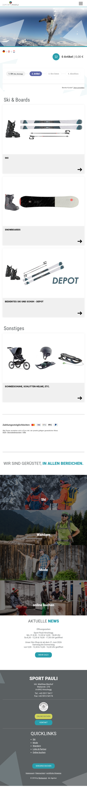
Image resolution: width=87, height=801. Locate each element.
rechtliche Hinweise (53, 773)
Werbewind (42, 778)
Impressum (30, 773)
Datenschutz (40, 773)
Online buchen (43, 716)
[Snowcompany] (43, 707)
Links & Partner (39, 749)
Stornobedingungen (14, 432)
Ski (34, 739)
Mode (35, 742)
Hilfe (24, 432)
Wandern (37, 746)
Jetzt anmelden (78, 88)
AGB (4, 432)
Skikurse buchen (43, 766)
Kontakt (44, 722)
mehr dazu (43, 655)
